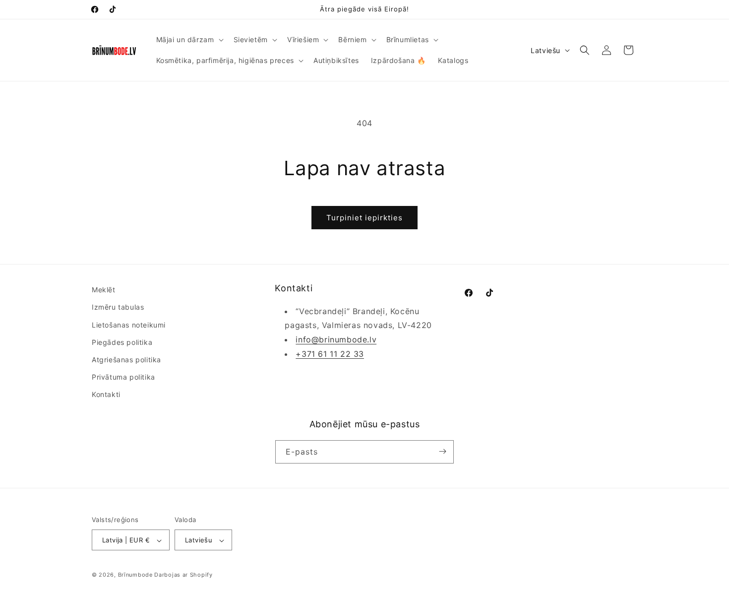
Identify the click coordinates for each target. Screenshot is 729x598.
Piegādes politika (122, 342)
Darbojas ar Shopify (183, 575)
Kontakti (106, 395)
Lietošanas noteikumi (129, 325)
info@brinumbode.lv (336, 339)
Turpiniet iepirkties (364, 217)
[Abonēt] (442, 451)
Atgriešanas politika (126, 359)
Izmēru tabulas (118, 307)
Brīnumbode (135, 575)
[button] (189, 39)
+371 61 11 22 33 (330, 354)
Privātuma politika (123, 377)
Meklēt (104, 289)
